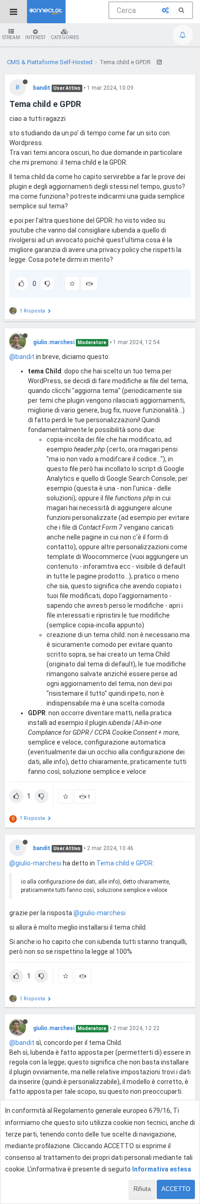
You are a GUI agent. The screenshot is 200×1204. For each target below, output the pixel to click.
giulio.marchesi (53, 342)
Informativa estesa (161, 1169)
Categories (65, 37)
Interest (35, 37)
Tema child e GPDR (124, 863)
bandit (41, 88)
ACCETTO (175, 1188)
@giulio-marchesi (35, 863)
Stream (11, 37)
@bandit (21, 356)
